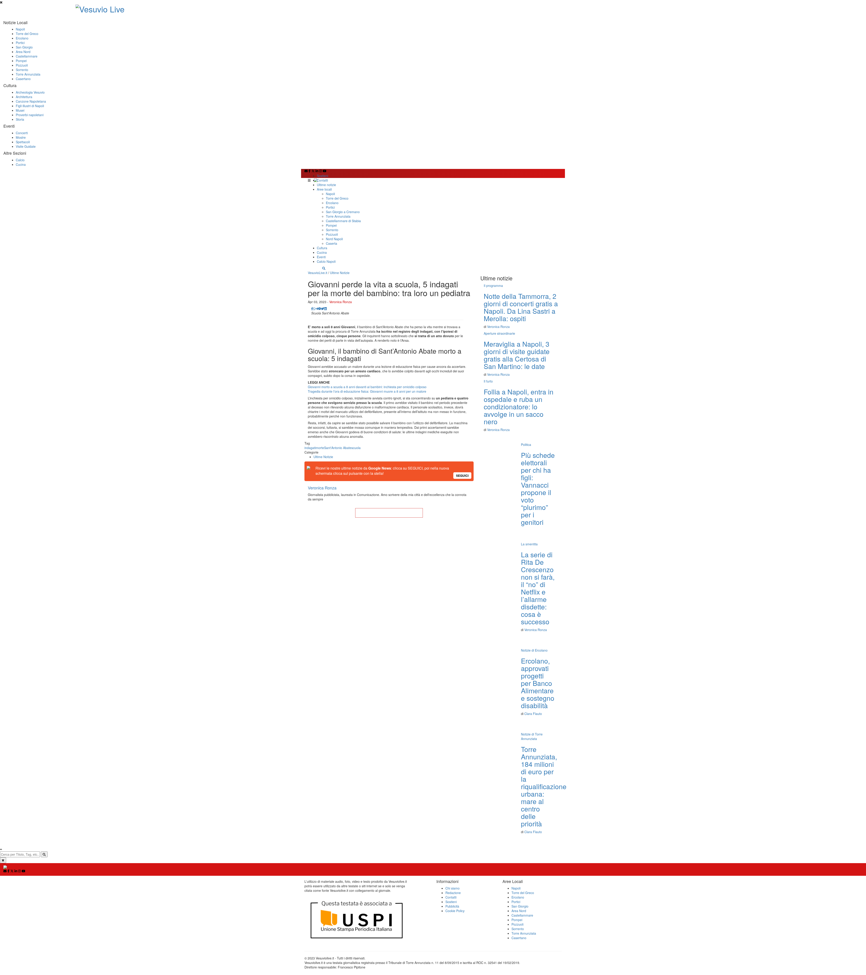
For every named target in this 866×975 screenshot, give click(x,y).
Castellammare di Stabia (343, 221)
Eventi (321, 257)
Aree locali (324, 189)
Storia (20, 119)
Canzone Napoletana (31, 101)
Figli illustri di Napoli (30, 106)
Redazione (453, 892)
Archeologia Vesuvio (30, 92)
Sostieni (322, 175)
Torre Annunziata (28, 74)
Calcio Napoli (326, 261)
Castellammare (26, 56)
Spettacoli (23, 142)
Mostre (21, 137)
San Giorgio (24, 47)
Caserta (331, 243)
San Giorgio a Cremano (343, 212)
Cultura (322, 248)
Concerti (22, 133)
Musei (20, 110)
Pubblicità (452, 906)
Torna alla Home (389, 513)
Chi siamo (452, 888)
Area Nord (23, 51)
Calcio (20, 160)
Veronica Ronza (340, 302)
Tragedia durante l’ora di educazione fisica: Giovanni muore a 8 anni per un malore (367, 391)
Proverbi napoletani (30, 115)
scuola (356, 447)
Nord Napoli (334, 239)
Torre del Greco (27, 33)
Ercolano (22, 38)
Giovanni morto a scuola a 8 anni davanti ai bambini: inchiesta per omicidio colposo (367, 387)
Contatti (322, 180)
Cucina (21, 164)
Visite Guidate (26, 146)
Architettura (24, 97)
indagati (310, 447)
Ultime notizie (326, 184)
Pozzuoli (22, 65)
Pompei (21, 60)
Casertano (23, 78)
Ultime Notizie (340, 272)
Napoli (20, 29)
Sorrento (22, 69)
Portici (20, 42)
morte (320, 447)
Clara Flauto (533, 713)
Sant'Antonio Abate (337, 447)
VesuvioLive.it (317, 272)
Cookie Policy (455, 910)
